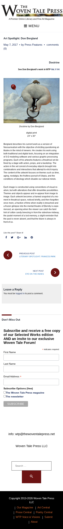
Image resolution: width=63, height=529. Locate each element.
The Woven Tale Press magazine (25, 392)
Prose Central (23, 512)
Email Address (12, 376)
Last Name (10, 363)
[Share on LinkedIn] (25, 238)
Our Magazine (25, 507)
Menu (33, 26)
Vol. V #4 (55, 69)
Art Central (43, 507)
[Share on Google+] (19, 238)
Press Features (33, 44)
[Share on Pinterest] (31, 238)
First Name (10, 352)
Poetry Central (44, 512)
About (34, 521)
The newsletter (14, 396)
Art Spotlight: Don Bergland (21, 38)
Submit (48, 516)
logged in (20, 293)
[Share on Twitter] (12, 238)
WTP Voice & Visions (28, 516)
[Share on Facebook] (6, 238)
